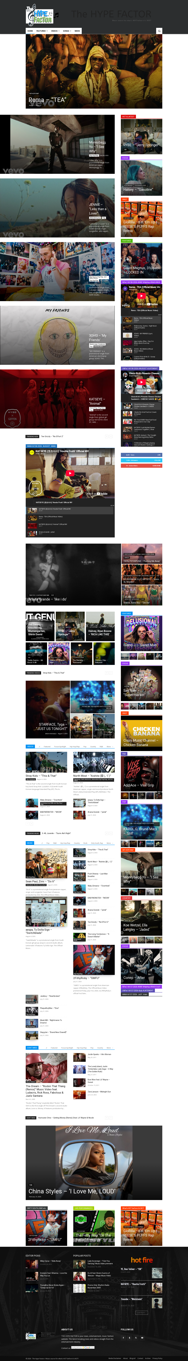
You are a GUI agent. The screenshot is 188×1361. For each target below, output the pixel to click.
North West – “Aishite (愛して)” (92, 775)
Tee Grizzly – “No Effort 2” (98, 922)
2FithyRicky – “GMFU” (86, 978)
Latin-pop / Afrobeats (131, 599)
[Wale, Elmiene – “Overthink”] (32, 803)
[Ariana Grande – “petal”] (79, 815)
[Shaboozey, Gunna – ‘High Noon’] (133, 844)
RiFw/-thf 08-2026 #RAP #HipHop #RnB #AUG (141, 282)
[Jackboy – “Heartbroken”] (32, 999)
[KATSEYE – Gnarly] (142, 706)
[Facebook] (123, 1337)
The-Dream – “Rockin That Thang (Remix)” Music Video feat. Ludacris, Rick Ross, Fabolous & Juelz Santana (45, 1091)
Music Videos (30, 1082)
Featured (47, 747)
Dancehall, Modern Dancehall (82, 732)
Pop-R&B (159, 792)
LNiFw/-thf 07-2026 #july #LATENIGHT (137, 991)
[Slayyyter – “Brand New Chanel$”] (32, 1035)
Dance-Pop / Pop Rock (97, 408)
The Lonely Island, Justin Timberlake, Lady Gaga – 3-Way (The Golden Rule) (100, 1069)
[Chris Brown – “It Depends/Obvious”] (133, 795)
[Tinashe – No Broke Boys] (158, 656)
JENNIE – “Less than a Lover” (97, 209)
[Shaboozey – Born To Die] (150, 940)
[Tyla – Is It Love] (150, 795)
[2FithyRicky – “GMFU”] (94, 960)
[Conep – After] (141, 966)
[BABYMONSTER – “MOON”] (32, 815)
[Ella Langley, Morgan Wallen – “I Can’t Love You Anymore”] (158, 940)
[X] (135, 1337)
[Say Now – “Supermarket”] (141, 683)
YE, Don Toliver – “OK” (131, 1269)
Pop (104, 218)
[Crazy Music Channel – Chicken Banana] (141, 733)
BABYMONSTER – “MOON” (54, 673)
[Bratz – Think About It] (133, 656)
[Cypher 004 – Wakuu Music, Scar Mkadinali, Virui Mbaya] (142, 892)
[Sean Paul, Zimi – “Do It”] (81, 726)
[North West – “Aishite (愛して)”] (94, 762)
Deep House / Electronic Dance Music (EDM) (139, 554)
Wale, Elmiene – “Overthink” (51, 800)
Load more (141, 1313)
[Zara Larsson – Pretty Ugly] (150, 706)
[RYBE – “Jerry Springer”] (141, 136)
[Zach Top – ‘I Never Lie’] (142, 940)
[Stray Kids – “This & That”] (104, 726)
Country (93, 747)
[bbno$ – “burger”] (57, 271)
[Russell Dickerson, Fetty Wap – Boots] (133, 940)
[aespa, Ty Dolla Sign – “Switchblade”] (79, 803)
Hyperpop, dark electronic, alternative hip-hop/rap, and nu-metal (93, 779)
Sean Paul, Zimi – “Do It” (40, 881)
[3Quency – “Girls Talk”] (158, 795)
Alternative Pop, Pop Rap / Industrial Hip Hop (139, 575)
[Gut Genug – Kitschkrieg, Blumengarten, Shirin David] (40, 626)
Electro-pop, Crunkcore (97, 344)
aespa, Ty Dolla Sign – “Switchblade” (39, 931)
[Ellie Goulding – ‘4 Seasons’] (125, 844)
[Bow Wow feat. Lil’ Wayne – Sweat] (79, 1082)
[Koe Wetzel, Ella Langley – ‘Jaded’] (141, 918)
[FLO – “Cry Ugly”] (94, 71)
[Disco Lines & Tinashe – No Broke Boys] (133, 706)
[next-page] (31, 823)
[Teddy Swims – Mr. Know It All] (36, 653)
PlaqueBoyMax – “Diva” (50, 436)
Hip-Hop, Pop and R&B (36, 620)
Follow (157, 460)
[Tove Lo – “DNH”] (142, 844)
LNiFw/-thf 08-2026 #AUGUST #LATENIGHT (140, 368)
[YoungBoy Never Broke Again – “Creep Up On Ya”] (32, 1288)
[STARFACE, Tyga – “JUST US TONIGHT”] (48, 709)
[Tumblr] (129, 1337)
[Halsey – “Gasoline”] (141, 178)
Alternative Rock (78, 657)
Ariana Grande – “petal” (97, 812)
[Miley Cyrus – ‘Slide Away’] (32, 1264)
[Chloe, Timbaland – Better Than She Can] (125, 795)
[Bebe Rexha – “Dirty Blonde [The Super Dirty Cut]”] (94, 1163)
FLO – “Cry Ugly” (51, 99)
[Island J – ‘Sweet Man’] (59, 653)
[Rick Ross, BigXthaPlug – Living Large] (150, 892)
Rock (85, 843)
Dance (126, 557)
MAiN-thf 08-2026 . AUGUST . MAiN (41, 446)
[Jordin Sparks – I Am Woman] (79, 1057)
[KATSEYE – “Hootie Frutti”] (157, 1288)
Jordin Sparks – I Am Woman (99, 1054)
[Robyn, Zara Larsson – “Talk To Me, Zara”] (158, 844)
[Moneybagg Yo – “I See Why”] (57, 144)
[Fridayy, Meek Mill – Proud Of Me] (150, 656)
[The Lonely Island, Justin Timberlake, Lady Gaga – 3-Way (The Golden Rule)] (79, 1069)
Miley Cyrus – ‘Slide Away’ (50, 1261)
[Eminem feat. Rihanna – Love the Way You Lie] (32, 1276)
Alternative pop (95, 218)
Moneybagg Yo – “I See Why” (97, 147)
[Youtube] (142, 1337)
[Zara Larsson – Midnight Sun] (79, 1094)
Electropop (128, 185)
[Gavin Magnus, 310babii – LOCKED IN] (141, 260)
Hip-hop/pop (107, 735)
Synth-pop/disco (51, 733)
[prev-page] (27, 823)
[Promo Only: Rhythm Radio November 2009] (79, 1288)
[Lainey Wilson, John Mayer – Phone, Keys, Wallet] (125, 940)
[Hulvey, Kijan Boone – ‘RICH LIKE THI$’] (100, 626)
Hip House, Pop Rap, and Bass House (98, 277)
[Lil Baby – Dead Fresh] (133, 892)
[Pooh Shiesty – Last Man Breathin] (79, 876)
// (39, 747)
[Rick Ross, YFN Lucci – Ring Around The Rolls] (125, 892)
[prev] (106, 436)
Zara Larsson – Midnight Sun (99, 1092)
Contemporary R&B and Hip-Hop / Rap (52, 803)
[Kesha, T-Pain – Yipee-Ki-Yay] (142, 656)
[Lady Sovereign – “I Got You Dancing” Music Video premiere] (79, 1264)
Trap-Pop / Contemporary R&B (39, 595)
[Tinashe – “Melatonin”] (157, 1303)
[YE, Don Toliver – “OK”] (157, 1273)
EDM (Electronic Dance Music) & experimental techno (134, 1302)
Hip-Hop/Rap (94, 155)
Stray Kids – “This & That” (41, 775)
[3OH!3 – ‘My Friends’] (57, 335)
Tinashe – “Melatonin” (131, 1299)
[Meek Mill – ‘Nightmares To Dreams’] (32, 1023)
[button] (159, 31)
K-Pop (110, 726)
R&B (30, 93)
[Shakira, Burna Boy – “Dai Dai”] (142, 595)
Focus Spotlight (140, 185)
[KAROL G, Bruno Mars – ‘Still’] (92, 697)
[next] (110, 436)
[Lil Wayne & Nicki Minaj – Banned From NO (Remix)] (125, 706)
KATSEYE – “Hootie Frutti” (133, 1284)
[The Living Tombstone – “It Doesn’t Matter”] (79, 937)
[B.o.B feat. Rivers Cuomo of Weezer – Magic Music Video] (79, 1276)
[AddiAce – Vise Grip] (141, 773)
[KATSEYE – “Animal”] (57, 398)
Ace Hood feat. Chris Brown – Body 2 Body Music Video (61, 1118)
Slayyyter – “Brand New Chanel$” (53, 1032)
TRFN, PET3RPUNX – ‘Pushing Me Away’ (59, 833)
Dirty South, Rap (97, 843)
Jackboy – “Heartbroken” (50, 996)
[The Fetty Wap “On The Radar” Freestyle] (94, 1228)
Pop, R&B (126, 686)
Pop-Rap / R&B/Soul (130, 141)
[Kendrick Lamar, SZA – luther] (125, 656)
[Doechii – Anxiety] (158, 706)
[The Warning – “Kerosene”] (81, 653)
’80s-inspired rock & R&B (35, 655)
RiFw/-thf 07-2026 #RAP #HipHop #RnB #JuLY (141, 987)
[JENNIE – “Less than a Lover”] (57, 207)
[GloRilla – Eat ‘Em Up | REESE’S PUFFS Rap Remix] (141, 219)
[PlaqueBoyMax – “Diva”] (32, 1011)
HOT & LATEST (128, 117)
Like (159, 455)
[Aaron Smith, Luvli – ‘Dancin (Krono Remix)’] (150, 844)
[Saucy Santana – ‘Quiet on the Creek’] (158, 892)
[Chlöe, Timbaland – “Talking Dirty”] (142, 795)
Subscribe (157, 466)
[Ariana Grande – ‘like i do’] (73, 574)
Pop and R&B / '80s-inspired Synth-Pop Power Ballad (96, 707)
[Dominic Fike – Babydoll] (104, 653)
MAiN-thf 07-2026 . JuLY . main (134, 994)
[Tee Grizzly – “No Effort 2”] (79, 925)
